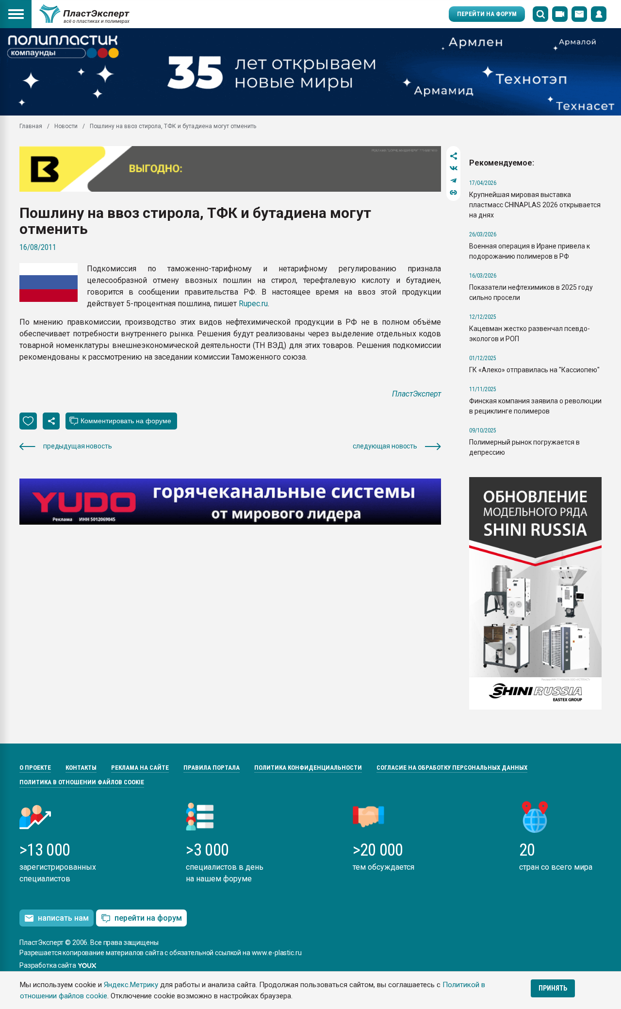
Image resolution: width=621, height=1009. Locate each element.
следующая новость (385, 446)
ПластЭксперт (416, 393)
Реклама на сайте (140, 767)
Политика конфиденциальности (308, 767)
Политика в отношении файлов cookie (81, 782)
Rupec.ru (253, 303)
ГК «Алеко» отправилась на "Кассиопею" (534, 370)
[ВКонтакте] (453, 168)
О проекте (35, 767)
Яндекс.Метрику (131, 984)
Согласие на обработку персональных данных (451, 767)
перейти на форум (148, 918)
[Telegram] (453, 180)
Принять (553, 988)
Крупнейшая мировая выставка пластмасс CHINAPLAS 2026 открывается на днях (535, 205)
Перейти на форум (487, 13)
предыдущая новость (77, 446)
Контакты (81, 767)
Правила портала (211, 767)
